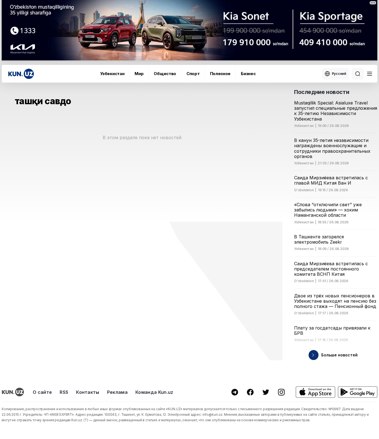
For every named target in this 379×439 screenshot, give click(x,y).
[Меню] (369, 73)
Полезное (220, 73)
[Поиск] (357, 74)
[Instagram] (281, 392)
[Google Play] (357, 392)
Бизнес (248, 73)
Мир (139, 73)
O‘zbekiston (304, 190)
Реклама (117, 392)
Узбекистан (112, 73)
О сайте (42, 392)
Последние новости (321, 92)
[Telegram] (234, 392)
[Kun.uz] (21, 74)
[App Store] (315, 392)
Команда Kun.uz (154, 392)
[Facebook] (250, 392)
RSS (64, 392)
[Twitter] (265, 392)
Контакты (87, 392)
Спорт (193, 73)
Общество (165, 73)
